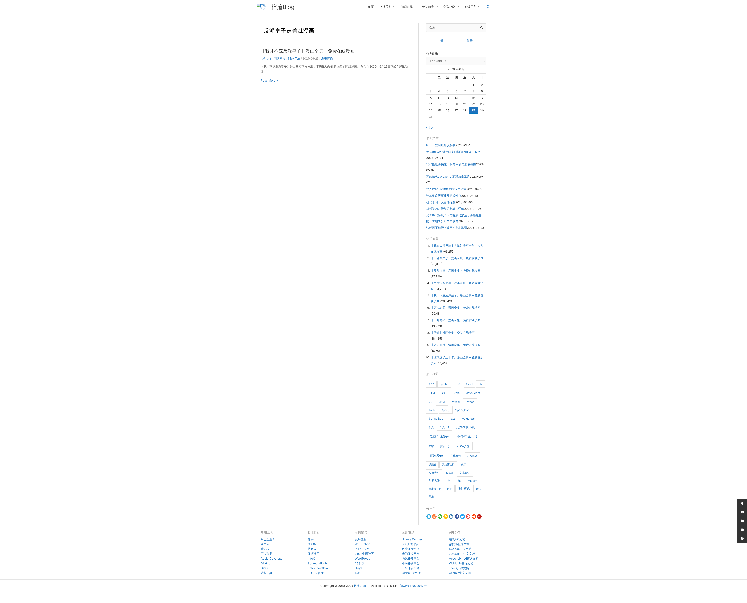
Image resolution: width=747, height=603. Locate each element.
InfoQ (311, 558)
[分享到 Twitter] (462, 516)
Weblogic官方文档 (461, 563)
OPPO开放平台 (412, 573)
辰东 (431, 496)
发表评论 (327, 58)
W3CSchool (363, 544)
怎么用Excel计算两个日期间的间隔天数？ (453, 152)
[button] (393, 7)
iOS (444, 393)
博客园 (312, 549)
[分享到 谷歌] (468, 516)
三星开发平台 (410, 568)
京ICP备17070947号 (413, 586)
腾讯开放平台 (410, 558)
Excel (469, 384)
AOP (431, 384)
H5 (480, 384)
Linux (442, 402)
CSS (457, 384)
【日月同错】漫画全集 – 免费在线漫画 (455, 320)
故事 (463, 464)
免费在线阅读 (467, 436)
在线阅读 (455, 455)
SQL (453, 418)
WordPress (362, 558)
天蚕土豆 (472, 455)
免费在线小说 (465, 427)
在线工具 (470, 7)
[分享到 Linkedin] (451, 516)
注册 (440, 41)
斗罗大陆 (434, 480)
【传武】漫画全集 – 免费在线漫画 (453, 332)
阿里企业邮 (268, 539)
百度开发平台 (410, 549)
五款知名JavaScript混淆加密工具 (448, 176)
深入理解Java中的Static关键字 (446, 189)
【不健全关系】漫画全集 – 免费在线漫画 (457, 258)
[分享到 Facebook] (457, 516)
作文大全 (445, 427)
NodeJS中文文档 (460, 549)
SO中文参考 (316, 573)
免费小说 (449, 7)
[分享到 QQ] (428, 516)
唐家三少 (445, 446)
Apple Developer (272, 558)
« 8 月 (430, 127)
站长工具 (266, 573)
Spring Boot (436, 418)
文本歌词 (464, 472)
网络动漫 (280, 58)
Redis (432, 410)
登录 (470, 41)
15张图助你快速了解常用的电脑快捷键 (451, 164)
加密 (431, 446)
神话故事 (472, 480)
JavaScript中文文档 (462, 554)
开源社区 (313, 554)
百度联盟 (266, 554)
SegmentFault (317, 563)
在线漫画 (437, 455)
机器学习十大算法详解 (440, 202)
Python (470, 401)
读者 (478, 488)
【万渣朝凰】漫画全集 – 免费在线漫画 (455, 308)
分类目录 (432, 53)
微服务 (432, 464)
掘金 (358, 573)
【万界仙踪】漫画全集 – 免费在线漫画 (455, 345)
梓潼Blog (282, 7)
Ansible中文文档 (460, 573)
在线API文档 (457, 539)
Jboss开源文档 (459, 568)
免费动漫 (428, 7)
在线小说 (463, 446)
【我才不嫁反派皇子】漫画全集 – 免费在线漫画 (308, 51)
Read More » (269, 80)
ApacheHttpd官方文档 (464, 558)
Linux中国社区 (364, 554)
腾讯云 (265, 549)
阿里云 (265, 544)
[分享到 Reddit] (474, 516)
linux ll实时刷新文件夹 (441, 145)
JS (430, 401)
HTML (432, 393)
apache (444, 384)
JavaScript (473, 393)
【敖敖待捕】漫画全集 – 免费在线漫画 (455, 270)
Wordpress (468, 418)
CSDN (312, 544)
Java (456, 393)
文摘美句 (385, 7)
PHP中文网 (362, 549)
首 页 (370, 7)
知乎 (311, 539)
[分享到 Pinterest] (479, 516)
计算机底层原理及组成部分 (443, 195)
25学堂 (359, 563)
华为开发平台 (410, 554)
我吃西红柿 (448, 464)
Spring (445, 410)
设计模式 (464, 488)
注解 (448, 480)
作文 (431, 427)
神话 (459, 480)
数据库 (449, 472)
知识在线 (407, 7)
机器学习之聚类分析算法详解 (445, 209)
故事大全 (434, 472)
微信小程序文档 (459, 544)
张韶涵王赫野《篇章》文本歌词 (446, 228)
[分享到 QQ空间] (445, 516)
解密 (449, 488)
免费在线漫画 (439, 436)
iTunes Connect (413, 539)
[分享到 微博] (434, 516)
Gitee (264, 568)
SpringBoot (463, 410)
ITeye (358, 568)
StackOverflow (318, 568)
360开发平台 (410, 544)
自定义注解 (435, 488)
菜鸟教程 (360, 539)
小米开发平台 (410, 563)
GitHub (265, 563)
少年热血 (266, 58)
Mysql (456, 401)
